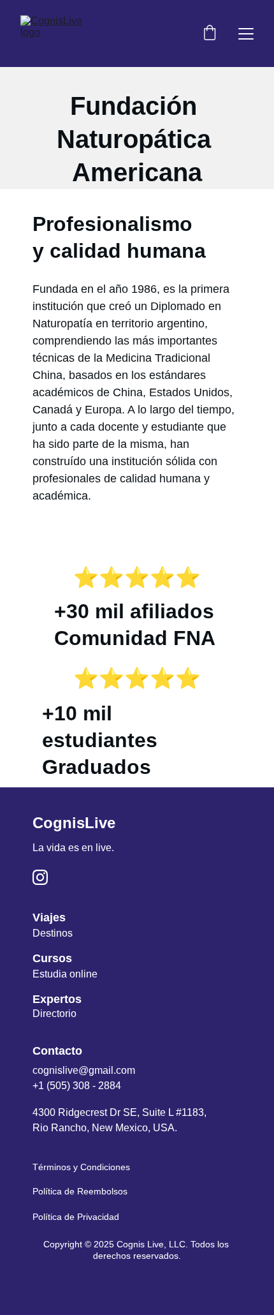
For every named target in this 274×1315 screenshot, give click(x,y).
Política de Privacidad (75, 1217)
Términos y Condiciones (81, 1167)
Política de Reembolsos (79, 1191)
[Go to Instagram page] (40, 877)
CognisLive (73, 822)
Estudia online (64, 974)
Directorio (54, 1013)
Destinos (52, 933)
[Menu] (246, 34)
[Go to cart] (209, 33)
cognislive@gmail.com (83, 1070)
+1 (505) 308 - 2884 (76, 1085)
